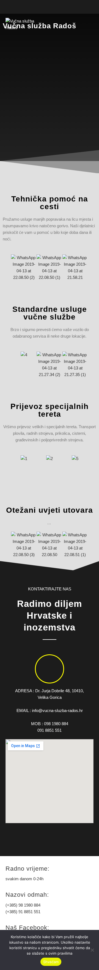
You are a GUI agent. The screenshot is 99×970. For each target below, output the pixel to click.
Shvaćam (51, 962)
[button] (7, 268)
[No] (92, 950)
